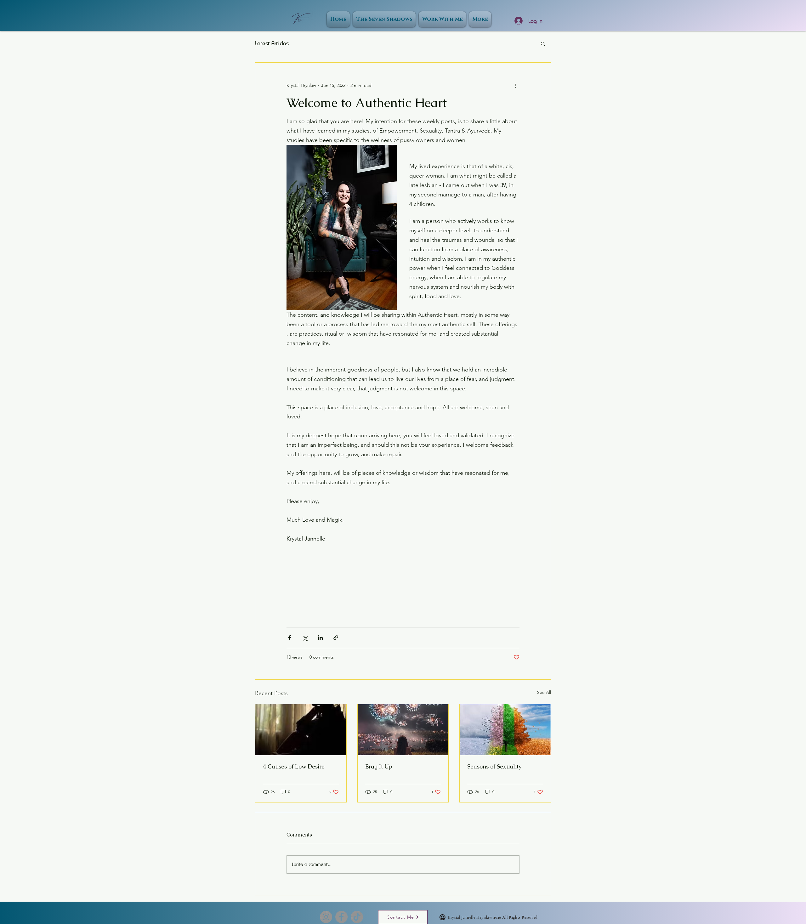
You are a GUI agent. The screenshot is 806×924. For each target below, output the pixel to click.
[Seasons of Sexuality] (505, 729)
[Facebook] (341, 917)
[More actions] (515, 85)
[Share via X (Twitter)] (305, 638)
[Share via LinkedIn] (320, 638)
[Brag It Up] (403, 729)
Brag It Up (378, 766)
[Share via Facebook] (289, 638)
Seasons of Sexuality (494, 766)
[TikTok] (357, 917)
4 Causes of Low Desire (294, 766)
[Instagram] (326, 917)
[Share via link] (336, 638)
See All (544, 692)
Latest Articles (272, 43)
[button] (543, 43)
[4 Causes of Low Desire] (300, 729)
